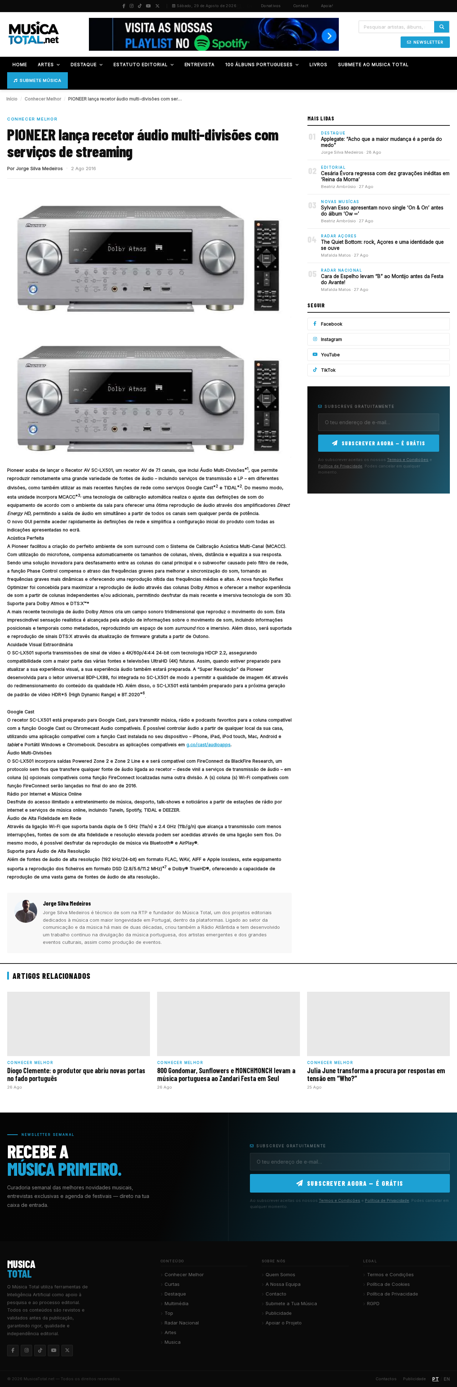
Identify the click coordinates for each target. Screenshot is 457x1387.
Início (11, 98)
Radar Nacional (182, 1323)
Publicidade (279, 1313)
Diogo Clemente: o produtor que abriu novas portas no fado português (76, 1074)
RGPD (373, 1303)
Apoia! (327, 6)
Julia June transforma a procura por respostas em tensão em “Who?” (376, 1074)
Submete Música (40, 80)
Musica (173, 1342)
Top (169, 1313)
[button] (58, 64)
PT (239, 6)
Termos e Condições (407, 459)
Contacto (276, 1294)
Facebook (331, 324)
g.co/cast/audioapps (208, 744)
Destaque (175, 1294)
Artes (170, 1332)
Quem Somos (280, 1274)
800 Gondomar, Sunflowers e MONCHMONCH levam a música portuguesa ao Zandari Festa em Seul (226, 1074)
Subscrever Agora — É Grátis (384, 443)
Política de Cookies (388, 1284)
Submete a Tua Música (291, 1303)
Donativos (271, 6)
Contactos (386, 1378)
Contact (301, 6)
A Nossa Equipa (283, 1284)
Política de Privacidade (340, 466)
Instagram (331, 339)
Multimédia (177, 1303)
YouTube (330, 354)
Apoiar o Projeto (284, 1323)
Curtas (172, 1284)
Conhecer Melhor (43, 98)
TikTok (328, 370)
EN (249, 6)
